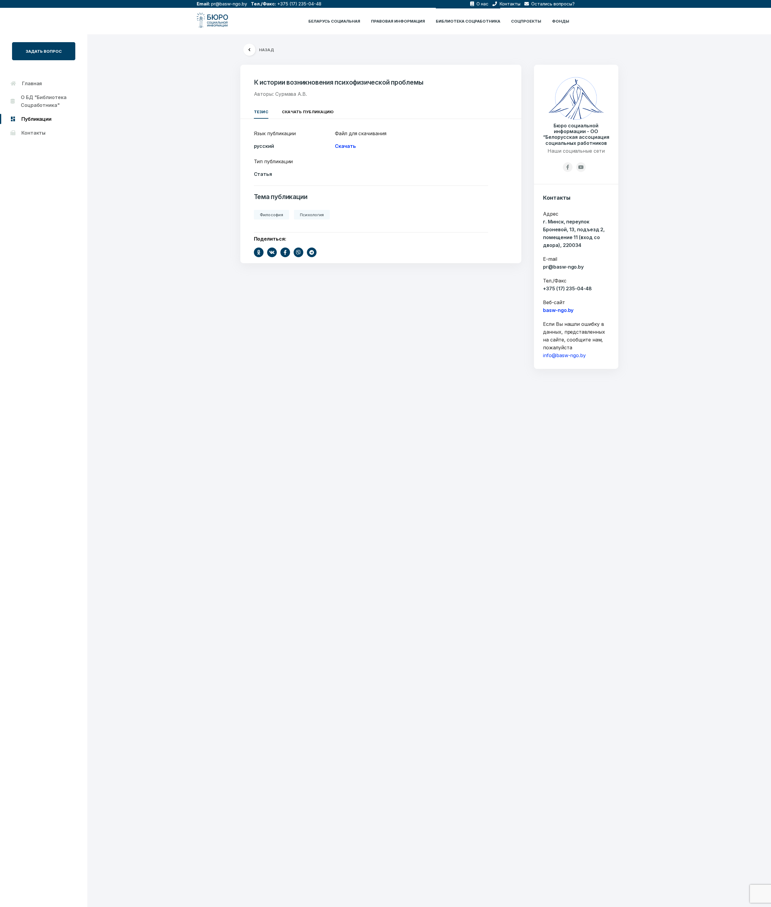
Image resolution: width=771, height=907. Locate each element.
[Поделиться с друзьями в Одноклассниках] (259, 252)
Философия (271, 214)
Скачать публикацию (308, 111)
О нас (482, 4)
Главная (32, 83)
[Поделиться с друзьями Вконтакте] (272, 252)
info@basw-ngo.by (564, 355)
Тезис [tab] (261, 111)
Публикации (36, 119)
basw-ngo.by (558, 310)
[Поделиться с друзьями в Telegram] (312, 252)
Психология (312, 214)
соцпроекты (526, 21)
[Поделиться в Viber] (298, 252)
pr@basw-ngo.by (229, 4)
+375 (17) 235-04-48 (299, 4)
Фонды (560, 21)
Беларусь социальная (334, 21)
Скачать (345, 146)
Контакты (509, 4)
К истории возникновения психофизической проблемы (338, 82)
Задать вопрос (44, 51)
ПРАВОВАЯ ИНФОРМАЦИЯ (398, 21)
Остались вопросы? (552, 4)
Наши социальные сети (576, 151)
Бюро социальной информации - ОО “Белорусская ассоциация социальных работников (576, 134)
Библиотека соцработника (468, 21)
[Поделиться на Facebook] (285, 252)
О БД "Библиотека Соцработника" (44, 101)
